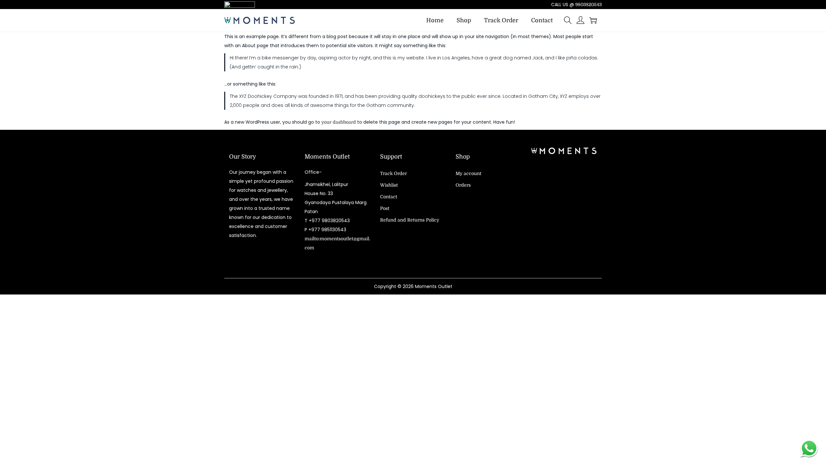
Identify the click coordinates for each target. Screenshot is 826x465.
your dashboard (338, 122)
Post (384, 208)
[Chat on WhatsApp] (289, 4)
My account (468, 173)
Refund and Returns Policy (409, 219)
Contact (388, 196)
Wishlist (389, 185)
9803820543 (588, 4)
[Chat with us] (809, 448)
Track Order (393, 173)
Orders (463, 185)
